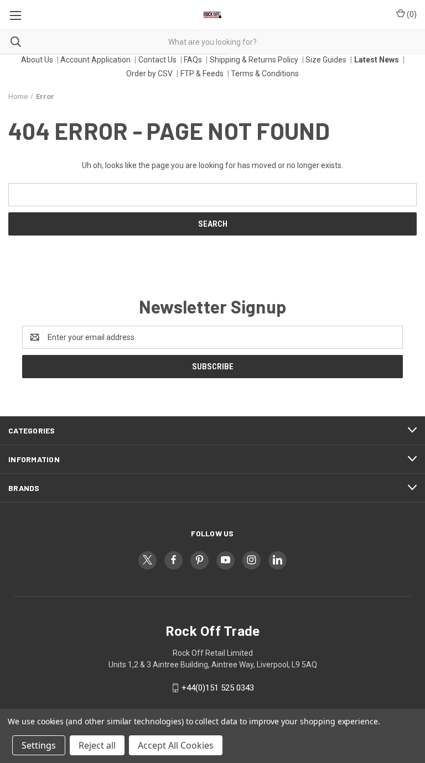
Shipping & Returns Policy (254, 59)
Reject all (97, 745)
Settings (39, 745)
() (411, 14)
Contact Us (157, 59)
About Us (37, 59)
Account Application (95, 59)
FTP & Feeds (202, 73)
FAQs (193, 59)
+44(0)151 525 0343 (218, 688)
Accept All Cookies (176, 745)
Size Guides (325, 59)
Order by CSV (149, 73)
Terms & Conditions (265, 73)
